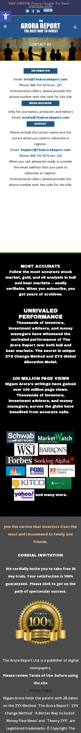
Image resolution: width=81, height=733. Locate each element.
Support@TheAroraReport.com (46, 150)
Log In (48, 10)
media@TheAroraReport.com (45, 117)
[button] (5, 16)
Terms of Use (40, 675)
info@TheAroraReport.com (45, 79)
